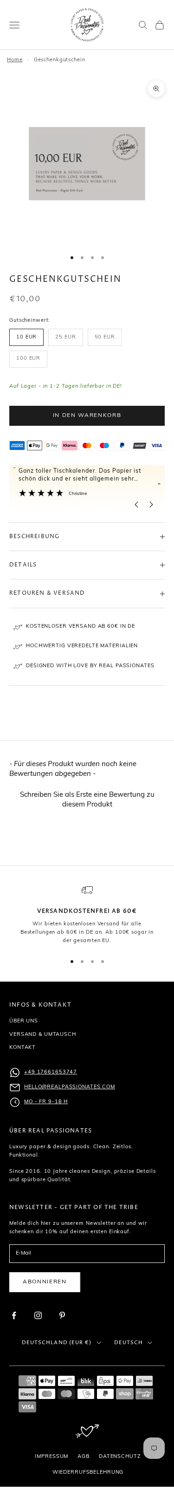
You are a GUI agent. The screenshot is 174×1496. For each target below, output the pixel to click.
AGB (83, 1456)
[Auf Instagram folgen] (38, 1315)
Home (15, 60)
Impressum (51, 1456)
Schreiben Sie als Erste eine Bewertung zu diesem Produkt (87, 800)
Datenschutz (120, 1456)
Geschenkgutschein (59, 60)
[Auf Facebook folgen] (14, 1315)
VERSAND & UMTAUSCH (42, 1034)
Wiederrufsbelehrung (88, 1472)
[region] (87, 915)
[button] (87, 799)
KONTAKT (22, 1047)
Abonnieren (45, 1282)
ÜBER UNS (23, 1021)
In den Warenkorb (87, 415)
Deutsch (128, 1342)
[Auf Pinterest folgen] (62, 1315)
